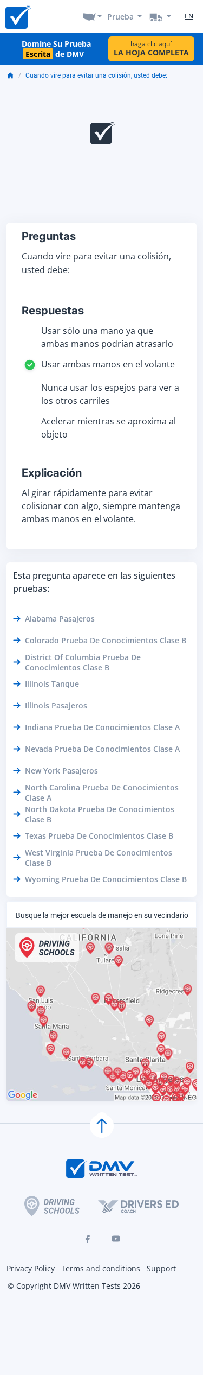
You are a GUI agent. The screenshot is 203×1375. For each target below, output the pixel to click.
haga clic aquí (151, 48)
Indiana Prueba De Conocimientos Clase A (102, 727)
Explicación (52, 472)
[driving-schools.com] (52, 1206)
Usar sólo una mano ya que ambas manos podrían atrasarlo (107, 337)
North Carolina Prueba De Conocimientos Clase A (102, 792)
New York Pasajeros (61, 770)
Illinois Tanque (52, 684)
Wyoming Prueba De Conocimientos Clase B (106, 879)
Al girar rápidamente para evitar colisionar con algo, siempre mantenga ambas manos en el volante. (101, 506)
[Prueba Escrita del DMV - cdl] (160, 16)
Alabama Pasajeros (60, 618)
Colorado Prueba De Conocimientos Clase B (105, 640)
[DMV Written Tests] (102, 1126)
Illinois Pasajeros (56, 705)
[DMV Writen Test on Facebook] (87, 1239)
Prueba (120, 16)
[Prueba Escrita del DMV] (17, 16)
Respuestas (53, 310)
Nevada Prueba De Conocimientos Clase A (102, 749)
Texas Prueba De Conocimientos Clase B (99, 836)
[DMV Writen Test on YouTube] (116, 1239)
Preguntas (49, 236)
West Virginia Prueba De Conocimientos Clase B (98, 857)
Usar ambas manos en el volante (108, 364)
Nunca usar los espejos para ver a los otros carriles (110, 394)
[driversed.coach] (138, 1206)
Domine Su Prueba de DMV (56, 49)
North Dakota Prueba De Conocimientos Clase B (99, 814)
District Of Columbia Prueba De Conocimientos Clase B (83, 662)
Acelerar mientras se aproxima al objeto (108, 427)
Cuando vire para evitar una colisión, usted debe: (96, 75)
